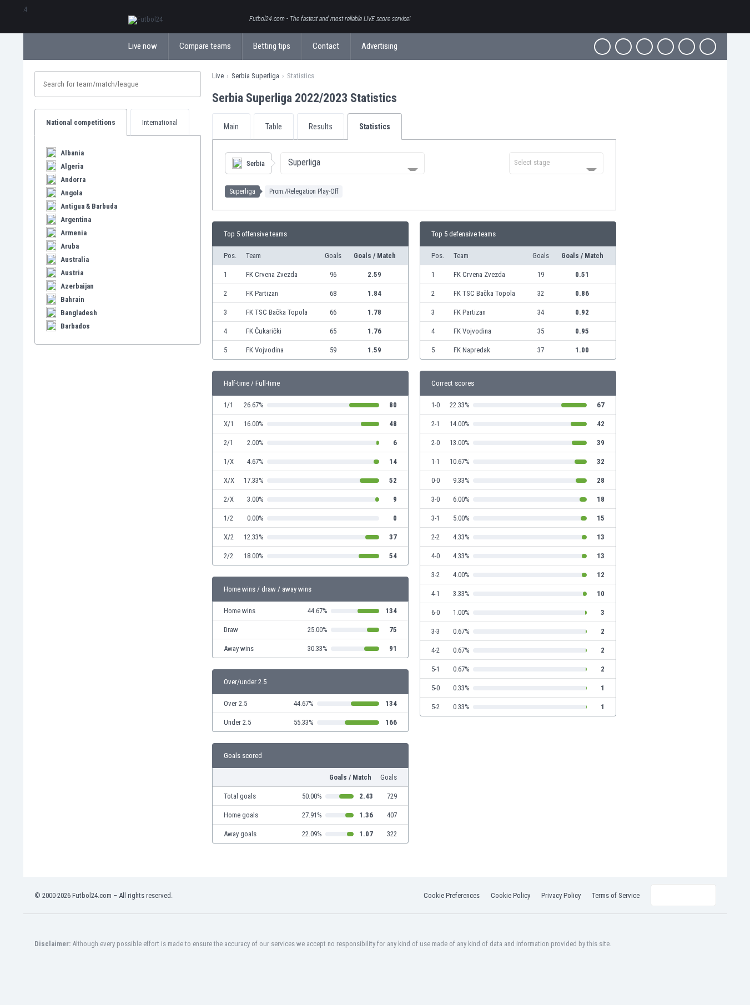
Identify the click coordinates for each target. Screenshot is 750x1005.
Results (321, 126)
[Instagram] (644, 46)
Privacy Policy (561, 895)
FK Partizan (262, 293)
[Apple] (665, 46)
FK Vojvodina (265, 350)
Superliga (242, 191)
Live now (142, 46)
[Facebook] (602, 46)
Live (218, 76)
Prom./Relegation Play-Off (303, 191)
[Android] (686, 46)
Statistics (374, 126)
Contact (326, 46)
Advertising (379, 46)
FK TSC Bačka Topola (277, 312)
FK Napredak (472, 350)
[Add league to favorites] (406, 97)
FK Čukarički (263, 331)
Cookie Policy (510, 895)
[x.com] (623, 46)
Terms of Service (616, 895)
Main (231, 126)
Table (273, 126)
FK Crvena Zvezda (272, 274)
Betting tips (271, 46)
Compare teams (205, 46)
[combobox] (352, 163)
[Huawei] (707, 46)
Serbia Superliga (255, 76)
